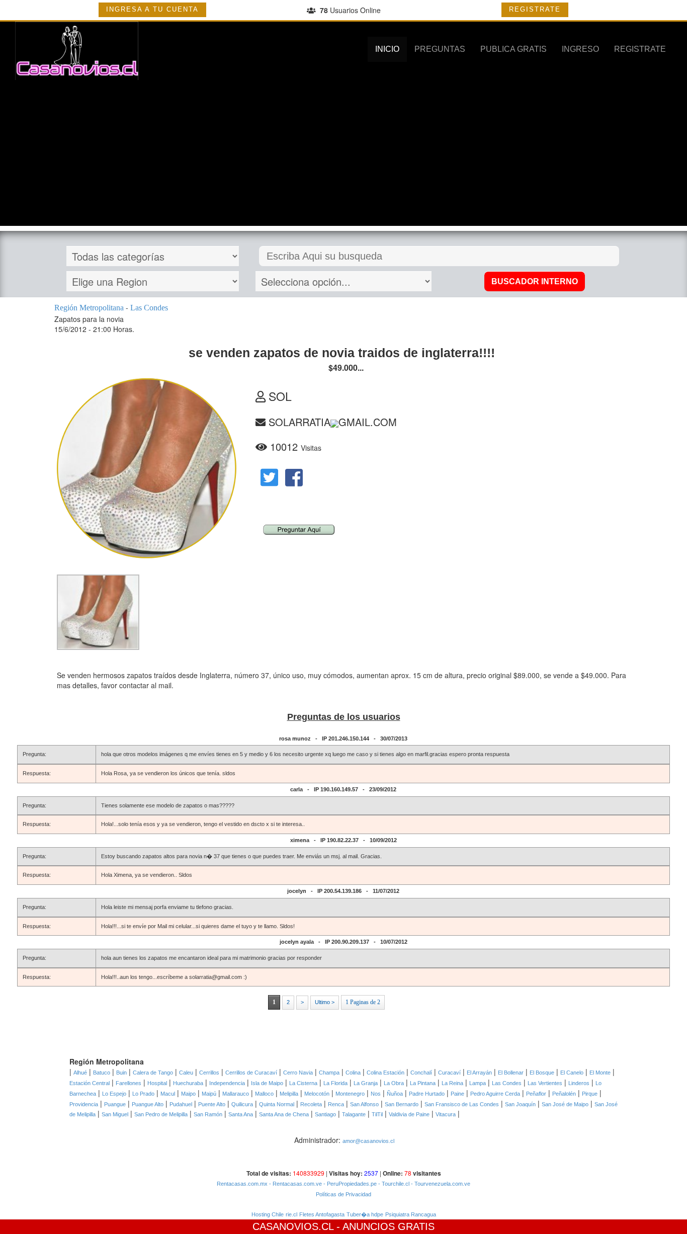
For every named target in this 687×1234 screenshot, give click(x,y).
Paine (457, 1094)
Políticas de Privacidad (343, 1194)
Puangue (115, 1104)
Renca (336, 1104)
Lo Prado (143, 1094)
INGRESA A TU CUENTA (152, 9)
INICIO (387, 49)
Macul (167, 1094)
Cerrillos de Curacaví (251, 1073)
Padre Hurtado (427, 1094)
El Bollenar (511, 1073)
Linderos (578, 1083)
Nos (376, 1094)
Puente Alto (211, 1104)
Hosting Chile (267, 1214)
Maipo (188, 1094)
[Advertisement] (343, 155)
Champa (329, 1073)
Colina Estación (385, 1073)
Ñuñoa (395, 1094)
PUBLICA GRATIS (513, 49)
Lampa (477, 1083)
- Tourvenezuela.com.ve (439, 1184)
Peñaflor (536, 1094)
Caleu (186, 1073)
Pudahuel (180, 1104)
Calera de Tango (153, 1073)
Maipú (209, 1094)
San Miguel (115, 1114)
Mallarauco (235, 1094)
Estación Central (89, 1083)
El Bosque (542, 1073)
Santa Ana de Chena (284, 1114)
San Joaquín (520, 1104)
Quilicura (242, 1104)
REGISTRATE (535, 9)
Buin (121, 1073)
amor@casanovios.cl (368, 1141)
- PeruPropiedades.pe (349, 1184)
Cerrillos (209, 1073)
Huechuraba (188, 1083)
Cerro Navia (298, 1073)
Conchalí (421, 1073)
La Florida (335, 1083)
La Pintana (423, 1083)
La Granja (366, 1083)
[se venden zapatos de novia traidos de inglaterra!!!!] (98, 612)
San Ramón (208, 1114)
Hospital (157, 1083)
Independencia (227, 1083)
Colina (353, 1073)
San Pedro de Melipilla (161, 1114)
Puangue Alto (147, 1104)
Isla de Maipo (267, 1083)
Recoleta (311, 1104)
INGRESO (580, 49)
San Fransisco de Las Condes (461, 1104)
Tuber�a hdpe (365, 1214)
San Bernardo (401, 1104)
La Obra (394, 1083)
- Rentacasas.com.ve (295, 1184)
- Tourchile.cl (393, 1184)
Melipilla (289, 1094)
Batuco (101, 1073)
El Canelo (571, 1073)
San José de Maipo (565, 1104)
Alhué (80, 1073)
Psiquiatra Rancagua (410, 1214)
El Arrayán (479, 1073)
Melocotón (316, 1094)
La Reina (452, 1083)
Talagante (354, 1114)
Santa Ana (240, 1114)
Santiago (325, 1114)
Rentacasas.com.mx (242, 1184)
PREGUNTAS (439, 49)
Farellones (128, 1083)
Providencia (83, 1104)
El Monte (600, 1073)
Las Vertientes (545, 1083)
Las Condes (507, 1083)
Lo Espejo (114, 1094)
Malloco (264, 1094)
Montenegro (350, 1094)
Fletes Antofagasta (322, 1214)
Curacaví (449, 1073)
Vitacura (446, 1114)
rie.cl (291, 1214)
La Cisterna (303, 1083)
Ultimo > (324, 1002)
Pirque (589, 1094)
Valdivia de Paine (409, 1114)
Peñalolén (564, 1094)
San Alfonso (364, 1104)
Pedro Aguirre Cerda (495, 1094)
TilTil (377, 1114)
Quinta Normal (276, 1104)
